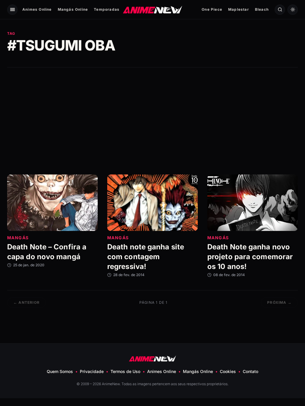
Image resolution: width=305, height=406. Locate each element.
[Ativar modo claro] (292, 9)
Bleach (262, 9)
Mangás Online (73, 9)
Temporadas (106, 9)
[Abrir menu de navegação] (12, 9)
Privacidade (92, 371)
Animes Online (37, 9)
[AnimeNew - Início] (152, 9)
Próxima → (279, 302)
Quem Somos (60, 371)
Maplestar (238, 9)
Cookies (228, 371)
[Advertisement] (152, 121)
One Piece (212, 9)
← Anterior (26, 302)
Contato (250, 371)
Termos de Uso (125, 371)
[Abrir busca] (280, 9)
